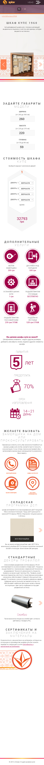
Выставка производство (33, 493)
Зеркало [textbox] (25, 183)
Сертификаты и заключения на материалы (17, 645)
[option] (22, 64)
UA (25, 9)
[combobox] (26, 183)
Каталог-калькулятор (9, 16)
